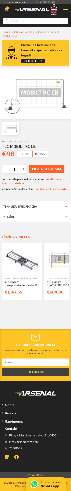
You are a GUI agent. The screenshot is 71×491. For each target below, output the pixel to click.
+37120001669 (47, 2)
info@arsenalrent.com (18, 2)
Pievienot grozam (46, 169)
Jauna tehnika (46, 31)
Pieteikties (31, 60)
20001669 (15, 448)
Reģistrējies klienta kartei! (51, 188)
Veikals (10, 413)
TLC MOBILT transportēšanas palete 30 (21, 284)
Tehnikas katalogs (25, 31)
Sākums (6, 31)
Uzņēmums (14, 421)
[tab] (35, 405)
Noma (9, 405)
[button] (35, 475)
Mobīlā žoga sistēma (28, 278)
